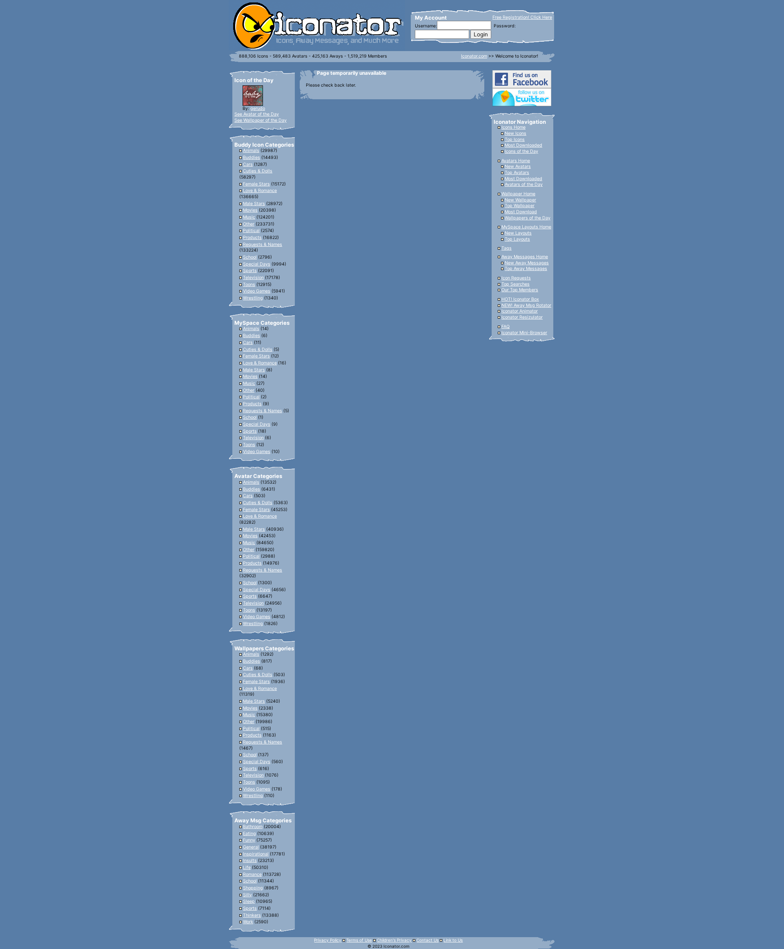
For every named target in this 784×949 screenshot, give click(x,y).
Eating (249, 833)
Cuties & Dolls (257, 171)
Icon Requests (516, 278)
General (251, 847)
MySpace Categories (262, 322)
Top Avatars (517, 172)
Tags (506, 248)
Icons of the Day (521, 151)
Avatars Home (515, 160)
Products (252, 237)
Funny (249, 840)
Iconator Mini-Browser (524, 332)
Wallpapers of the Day (527, 218)
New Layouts (518, 233)
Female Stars (256, 184)
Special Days (256, 264)
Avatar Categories (258, 476)
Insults (250, 860)
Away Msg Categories (263, 820)
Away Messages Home (524, 256)
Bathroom (253, 826)
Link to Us (453, 940)
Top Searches (515, 284)
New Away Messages (527, 263)
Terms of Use (359, 940)
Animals (251, 150)
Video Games (256, 291)
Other (248, 224)
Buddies (251, 157)
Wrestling (253, 298)
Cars (248, 164)
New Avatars (518, 166)
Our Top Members (519, 290)
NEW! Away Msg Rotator (526, 305)
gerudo (257, 108)
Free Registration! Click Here (522, 17)
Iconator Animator (519, 311)
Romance (252, 874)
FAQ (505, 326)
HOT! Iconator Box (520, 299)
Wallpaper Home (518, 193)
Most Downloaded (523, 145)
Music (249, 217)
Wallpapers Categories (264, 648)
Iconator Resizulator (522, 317)
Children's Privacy (394, 940)
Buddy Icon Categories (264, 144)
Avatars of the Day (524, 184)
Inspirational (256, 854)
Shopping (253, 888)
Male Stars (254, 203)
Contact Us (427, 940)
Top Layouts (517, 239)
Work (248, 921)
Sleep (249, 901)
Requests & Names (262, 244)
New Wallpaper (520, 200)
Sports (250, 270)
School (250, 257)
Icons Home (513, 127)
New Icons (515, 133)
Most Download (521, 211)
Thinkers (252, 915)
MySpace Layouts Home (526, 227)
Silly (247, 895)
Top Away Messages (526, 268)
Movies (250, 210)
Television (253, 277)
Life (247, 867)
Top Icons (515, 139)
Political (251, 230)
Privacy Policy (327, 940)
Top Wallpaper (520, 205)
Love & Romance (260, 190)
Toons (249, 284)
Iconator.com (474, 56)
